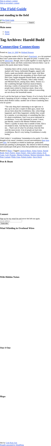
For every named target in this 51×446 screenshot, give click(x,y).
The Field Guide (13, 9)
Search (2, 22)
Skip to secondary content (9, 3)
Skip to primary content (9, 1)
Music (9, 151)
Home (7, 32)
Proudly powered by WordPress (12, 445)
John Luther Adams (34, 153)
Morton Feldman (23, 155)
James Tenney (21, 153)
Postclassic (33, 56)
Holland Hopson (27, 52)
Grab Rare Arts (11, 443)
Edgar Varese (37, 151)
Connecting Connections (20, 46)
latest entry (9, 61)
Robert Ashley (26, 157)
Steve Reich (37, 157)
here (43, 140)
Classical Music (25, 151)
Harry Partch (10, 153)
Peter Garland (5, 157)
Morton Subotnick (37, 155)
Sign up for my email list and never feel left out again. (20, 219)
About (7, 34)
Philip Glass (15, 157)
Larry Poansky (10, 155)
